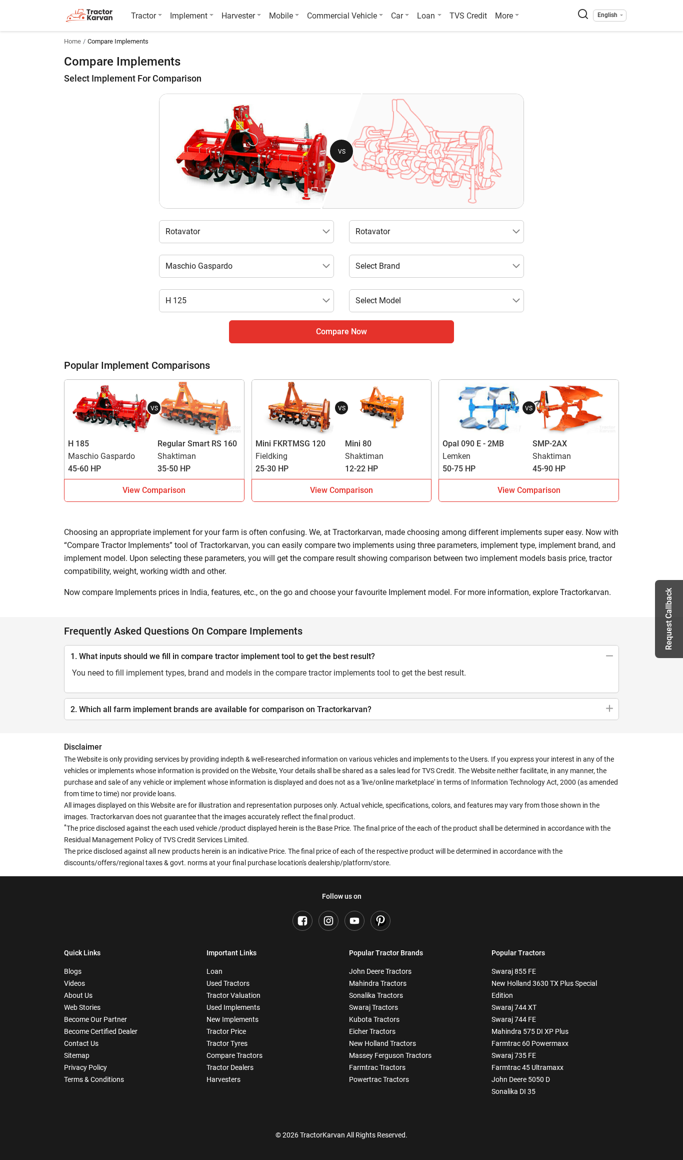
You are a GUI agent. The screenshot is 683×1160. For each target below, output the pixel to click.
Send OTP (432, 522)
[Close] (473, 428)
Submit (341, 673)
